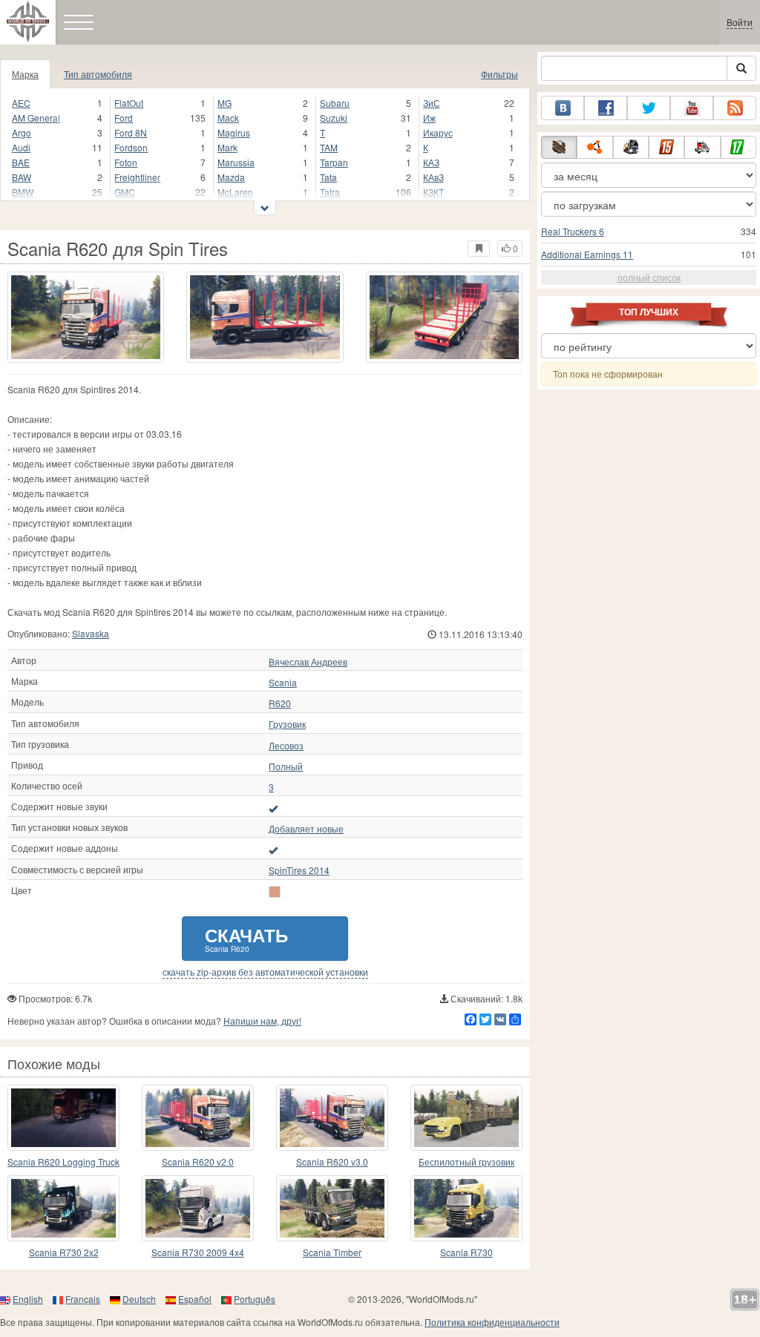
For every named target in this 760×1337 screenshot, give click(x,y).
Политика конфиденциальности (492, 1321)
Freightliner (137, 177)
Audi (21, 147)
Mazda (231, 177)
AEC (21, 102)
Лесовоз (286, 745)
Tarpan (334, 162)
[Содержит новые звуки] (273, 808)
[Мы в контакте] (562, 108)
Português (254, 1298)
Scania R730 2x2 (64, 1252)
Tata (328, 177)
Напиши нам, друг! (262, 1020)
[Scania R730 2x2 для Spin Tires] (63, 1208)
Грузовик (287, 724)
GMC (124, 191)
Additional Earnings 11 (587, 254)
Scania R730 (466, 1252)
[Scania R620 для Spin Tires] (85, 317)
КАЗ (431, 162)
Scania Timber (332, 1252)
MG (224, 102)
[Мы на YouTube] (691, 108)
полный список (649, 277)
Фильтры (499, 74)
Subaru (335, 102)
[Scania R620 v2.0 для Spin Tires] (198, 1118)
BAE (21, 162)
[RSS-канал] (734, 108)
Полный (286, 766)
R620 (280, 703)
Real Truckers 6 (572, 231)
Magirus (233, 132)
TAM (329, 147)
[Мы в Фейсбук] (605, 108)
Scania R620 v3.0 (332, 1161)
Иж (429, 117)
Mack (228, 117)
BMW (22, 191)
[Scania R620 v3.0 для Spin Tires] (332, 1118)
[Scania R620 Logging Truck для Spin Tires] (63, 1118)
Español (195, 1298)
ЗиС (431, 102)
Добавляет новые (306, 828)
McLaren (235, 191)
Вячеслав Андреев (308, 662)
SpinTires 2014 (299, 870)
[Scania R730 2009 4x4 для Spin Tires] (198, 1208)
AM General (36, 117)
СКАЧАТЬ (246, 938)
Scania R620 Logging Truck (63, 1161)
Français (82, 1298)
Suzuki (333, 117)
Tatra (330, 191)
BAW (21, 177)
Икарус (438, 132)
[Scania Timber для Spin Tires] (332, 1208)
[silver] (275, 892)
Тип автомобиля (98, 74)
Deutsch (139, 1298)
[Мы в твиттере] (648, 108)
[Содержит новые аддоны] (273, 849)
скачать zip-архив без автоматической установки (265, 972)
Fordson (131, 147)
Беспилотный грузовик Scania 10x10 (466, 1162)
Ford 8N (130, 132)
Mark (227, 147)
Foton (125, 162)
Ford (123, 117)
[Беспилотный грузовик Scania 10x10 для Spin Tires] (466, 1118)
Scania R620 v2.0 (198, 1161)
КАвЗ (433, 177)
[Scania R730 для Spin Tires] (466, 1208)
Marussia (236, 162)
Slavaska (90, 633)
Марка (25, 74)
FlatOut (128, 102)
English (28, 1298)
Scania (283, 682)
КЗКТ (433, 191)
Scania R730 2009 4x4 (197, 1252)
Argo (21, 132)
